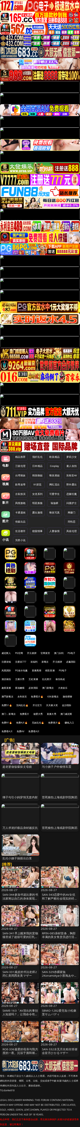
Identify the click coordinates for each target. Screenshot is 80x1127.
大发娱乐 (63, 687)
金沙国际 (66, 705)
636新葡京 (53, 696)
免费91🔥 (7, 722)
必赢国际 (71, 661)
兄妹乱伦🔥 (38, 722)
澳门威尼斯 (66, 714)
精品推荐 (20, 457)
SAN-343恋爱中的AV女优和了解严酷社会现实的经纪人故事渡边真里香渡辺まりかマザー (59, 900)
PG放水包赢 (21, 670)
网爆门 (71, 512)
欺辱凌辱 (20, 484)
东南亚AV (71, 475)
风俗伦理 (71, 531)
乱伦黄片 (47, 679)
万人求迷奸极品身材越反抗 (20, 828)
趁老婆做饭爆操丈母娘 (17, 767)
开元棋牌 (32, 653)
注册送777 (20, 661)
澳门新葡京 (48, 687)
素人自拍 (71, 466)
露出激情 (37, 512)
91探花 (37, 484)
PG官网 (19, 653)
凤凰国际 (6, 670)
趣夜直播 (6, 687)
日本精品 (37, 466)
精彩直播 (50, 670)
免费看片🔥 (37, 696)
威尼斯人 (6, 653)
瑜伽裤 (54, 503)
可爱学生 (54, 494)
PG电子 (72, 653)
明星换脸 (37, 503)
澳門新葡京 (7, 696)
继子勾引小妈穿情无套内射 (20, 797)
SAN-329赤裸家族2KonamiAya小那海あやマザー (59, 975)
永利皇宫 (22, 696)
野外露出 (71, 484)
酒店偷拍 (6, 679)
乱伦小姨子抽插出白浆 (17, 858)
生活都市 (20, 531)
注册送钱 (6, 661)
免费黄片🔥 (54, 722)
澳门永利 (58, 653)
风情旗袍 (20, 503)
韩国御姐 (37, 475)
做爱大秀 (38, 714)
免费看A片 (7, 731)
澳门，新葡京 (9, 714)
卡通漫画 (20, 512)
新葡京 (45, 661)
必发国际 (33, 687)
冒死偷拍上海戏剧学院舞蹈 (59, 797)
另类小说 (20, 540)
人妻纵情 (54, 531)
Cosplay (54, 466)
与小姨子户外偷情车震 (56, 767)
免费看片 (24, 714)
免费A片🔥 (22, 722)
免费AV (20, 731)
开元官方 (37, 705)
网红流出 (54, 484)
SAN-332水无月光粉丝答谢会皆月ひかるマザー (59, 1051)
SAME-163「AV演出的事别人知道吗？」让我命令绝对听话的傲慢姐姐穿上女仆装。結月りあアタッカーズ (20, 1016)
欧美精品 (54, 457)
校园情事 (37, 531)
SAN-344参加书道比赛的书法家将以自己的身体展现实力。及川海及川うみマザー (20, 898)
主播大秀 (20, 679)
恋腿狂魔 (71, 494)
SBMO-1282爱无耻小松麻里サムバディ (59, 1012)
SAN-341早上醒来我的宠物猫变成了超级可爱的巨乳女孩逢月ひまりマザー (20, 936)
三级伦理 (20, 466)
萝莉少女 (71, 457)
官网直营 (45, 653)
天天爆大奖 (52, 705)
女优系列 (37, 494)
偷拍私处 (60, 679)
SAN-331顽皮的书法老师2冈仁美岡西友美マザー (20, 973)
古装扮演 (20, 494)
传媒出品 (20, 521)
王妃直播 (33, 679)
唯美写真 (54, 512)
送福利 (33, 661)
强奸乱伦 (37, 457)
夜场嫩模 (20, 687)
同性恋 (71, 521)
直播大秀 (51, 714)
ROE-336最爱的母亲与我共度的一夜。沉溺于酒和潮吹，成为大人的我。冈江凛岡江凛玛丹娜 (20, 1054)
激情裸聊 (67, 696)
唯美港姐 (54, 475)
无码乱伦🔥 (22, 705)
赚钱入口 (69, 722)
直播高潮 (36, 670)
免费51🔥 (7, 705)
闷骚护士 (71, 503)
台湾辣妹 (20, 475)
